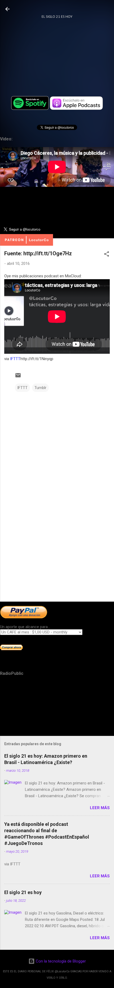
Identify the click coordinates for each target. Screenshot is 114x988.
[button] (106, 255)
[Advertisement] (57, 556)
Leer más (100, 807)
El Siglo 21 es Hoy (57, 17)
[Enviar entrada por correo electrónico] (18, 377)
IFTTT (15, 358)
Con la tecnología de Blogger (60, 961)
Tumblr (40, 387)
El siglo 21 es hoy (23, 892)
